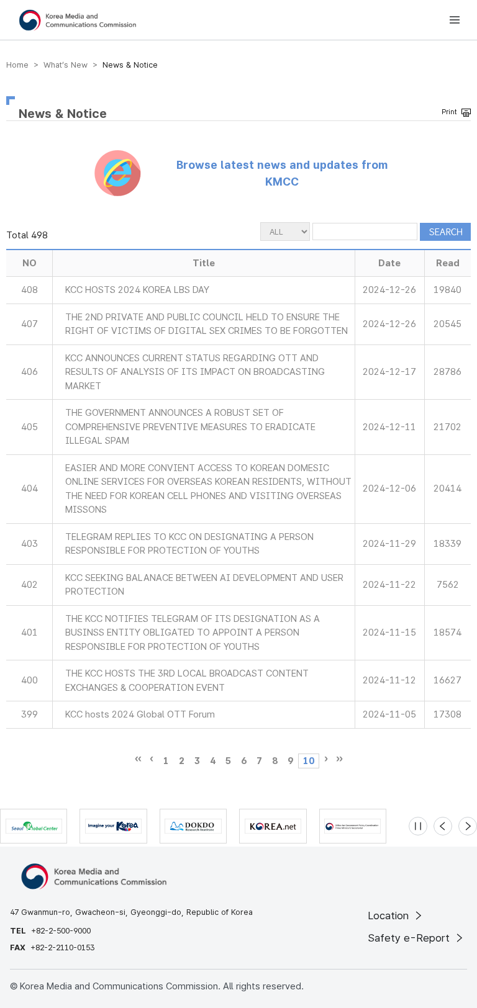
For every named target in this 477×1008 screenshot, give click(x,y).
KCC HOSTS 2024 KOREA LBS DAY (137, 289)
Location (390, 915)
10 (308, 761)
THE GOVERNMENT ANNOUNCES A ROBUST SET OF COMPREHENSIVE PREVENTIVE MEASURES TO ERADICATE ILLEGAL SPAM (190, 426)
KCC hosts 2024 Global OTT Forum (140, 714)
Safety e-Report (410, 938)
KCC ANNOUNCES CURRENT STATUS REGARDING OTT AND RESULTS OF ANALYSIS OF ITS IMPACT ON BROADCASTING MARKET (195, 372)
